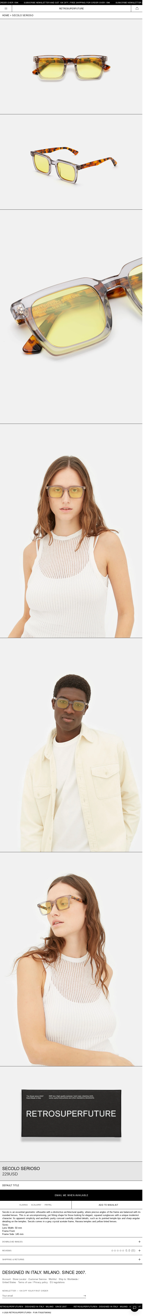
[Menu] (6, 8)
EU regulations (57, 1282)
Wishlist (53, 1279)
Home (5, 15)
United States (9, 1282)
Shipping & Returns (13, 1239)
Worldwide (72, 1279)
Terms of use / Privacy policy (33, 1282)
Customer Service (37, 1279)
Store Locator (19, 1279)
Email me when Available (71, 1195)
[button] (137, 8)
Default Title (10, 1185)
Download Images (12, 1221)
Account (6, 1279)
